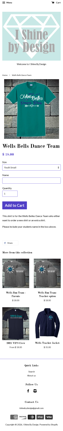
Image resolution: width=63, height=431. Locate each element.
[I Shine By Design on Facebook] (28, 391)
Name (5, 175)
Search (31, 371)
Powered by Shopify (48, 424)
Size (4, 162)
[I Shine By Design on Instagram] (35, 391)
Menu (9, 2)
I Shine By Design (31, 424)
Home (4, 75)
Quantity (7, 188)
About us (31, 375)
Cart (58, 2)
